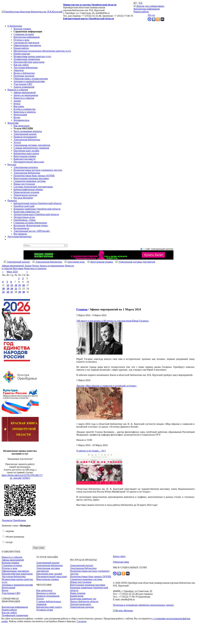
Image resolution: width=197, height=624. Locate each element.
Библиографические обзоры (28, 189)
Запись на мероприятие (26, 95)
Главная (81, 309)
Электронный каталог (25, 134)
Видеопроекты (21, 228)
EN (140, 3)
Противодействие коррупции (29, 62)
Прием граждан (22, 53)
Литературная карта (80, 604)
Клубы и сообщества (24, 109)
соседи (9, 542)
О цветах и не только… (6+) (91, 450)
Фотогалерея (20, 114)
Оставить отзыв (44, 609)
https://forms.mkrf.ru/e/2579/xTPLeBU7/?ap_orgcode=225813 (22, 476)
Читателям (12, 123)
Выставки (19, 106)
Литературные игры (24, 217)
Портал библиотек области (84, 601)
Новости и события (17, 89)
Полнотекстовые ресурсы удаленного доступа (38, 170)
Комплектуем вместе (24, 159)
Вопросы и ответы (46, 593)
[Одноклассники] (158, 20)
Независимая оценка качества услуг (32, 56)
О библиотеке (14, 26)
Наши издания (77, 593)
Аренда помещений (24, 87)
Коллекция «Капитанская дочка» (31, 225)
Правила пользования (25, 136)
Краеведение (77, 596)
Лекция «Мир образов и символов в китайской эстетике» (106, 385)
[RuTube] (162, 20)
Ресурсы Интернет (23, 197)
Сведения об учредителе (26, 42)
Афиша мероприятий (25, 92)
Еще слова (39, 548)
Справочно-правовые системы (30, 181)
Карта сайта (119, 556)
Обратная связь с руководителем (31, 78)
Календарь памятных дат (27, 211)
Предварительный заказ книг (29, 161)
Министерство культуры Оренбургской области (89, 4)
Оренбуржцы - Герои (25, 220)
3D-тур (151, 15)
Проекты (12, 200)
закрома (9, 531)
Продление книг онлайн (26, 150)
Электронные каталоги (26, 167)
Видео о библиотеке (24, 73)
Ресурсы (11, 164)
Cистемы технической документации (33, 186)
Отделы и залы (21, 39)
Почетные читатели (24, 76)
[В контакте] (154, 20)
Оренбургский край (24, 206)
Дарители (19, 70)
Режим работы (141, 11)
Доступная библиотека (26, 67)
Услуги (17, 142)
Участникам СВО (23, 84)
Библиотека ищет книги (26, 153)
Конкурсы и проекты (25, 112)
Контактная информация (147, 9)
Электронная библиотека (27, 139)
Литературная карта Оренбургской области (36, 214)
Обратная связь (121, 562)
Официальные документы (27, 45)
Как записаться (21, 125)
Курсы (17, 103)
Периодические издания (26, 192)
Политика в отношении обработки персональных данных (143, 605)
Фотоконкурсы (21, 120)
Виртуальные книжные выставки (31, 178)
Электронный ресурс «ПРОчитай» (32, 231)
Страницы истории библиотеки (30, 222)
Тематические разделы (25, 195)
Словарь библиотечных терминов (31, 148)
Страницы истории (24, 34)
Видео (17, 117)
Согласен (81, 621)
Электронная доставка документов (32, 145)
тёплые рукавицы (14, 536)
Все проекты (20, 233)
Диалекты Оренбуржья (14, 520)
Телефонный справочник (27, 59)
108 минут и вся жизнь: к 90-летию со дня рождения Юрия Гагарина (112, 320)
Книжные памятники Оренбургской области (37, 209)
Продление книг (76, 262)
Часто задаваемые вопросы (28, 131)
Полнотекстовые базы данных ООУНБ (34, 175)
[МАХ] (149, 20)
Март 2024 (12, 271)
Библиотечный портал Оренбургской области (88, 18)
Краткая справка (22, 28)
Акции (17, 100)
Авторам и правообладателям (29, 81)
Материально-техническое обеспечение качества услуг (42, 51)
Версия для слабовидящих (150, 6)
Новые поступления (24, 184)
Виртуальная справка (25, 156)
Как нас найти (21, 64)
